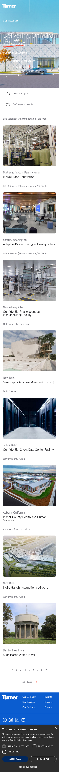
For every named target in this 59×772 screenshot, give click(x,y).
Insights (48, 696)
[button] (6, 61)
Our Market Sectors (15, 52)
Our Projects (28, 707)
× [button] (55, 728)
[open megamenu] (43, 6)
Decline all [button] (43, 759)
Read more (27, 740)
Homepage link (10, 697)
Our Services (28, 702)
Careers (48, 702)
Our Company (29, 696)
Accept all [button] (15, 759)
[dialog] (29, 748)
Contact (48, 707)
